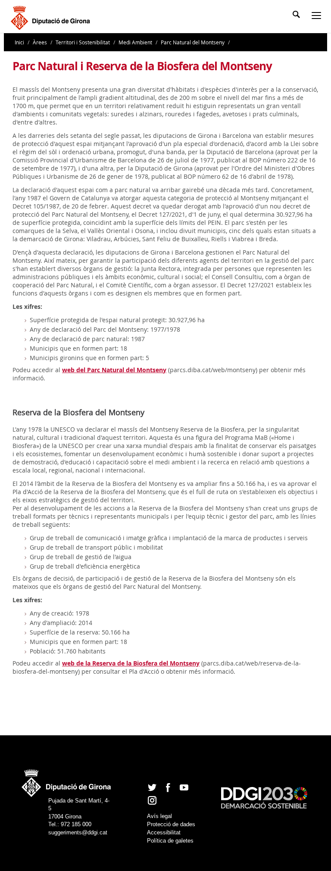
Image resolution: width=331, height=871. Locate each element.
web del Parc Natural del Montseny (114, 370)
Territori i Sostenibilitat (83, 42)
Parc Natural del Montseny (193, 42)
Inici (20, 42)
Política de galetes (170, 840)
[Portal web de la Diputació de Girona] (67, 781)
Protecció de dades (171, 824)
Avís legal (159, 816)
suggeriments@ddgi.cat (77, 832)
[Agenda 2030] (264, 797)
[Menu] (318, 16)
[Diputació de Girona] (52, 16)
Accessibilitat (164, 832)
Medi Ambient (135, 42)
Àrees (40, 42)
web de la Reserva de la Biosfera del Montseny (131, 663)
